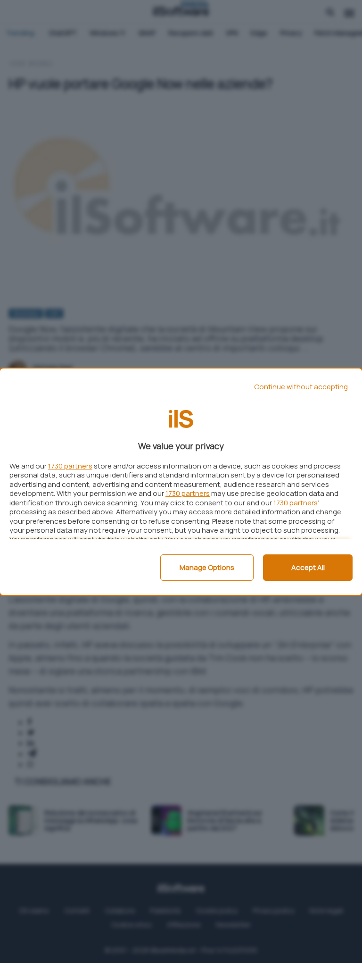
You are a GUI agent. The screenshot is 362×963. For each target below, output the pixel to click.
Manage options (207, 567)
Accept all (308, 567)
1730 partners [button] (70, 466)
